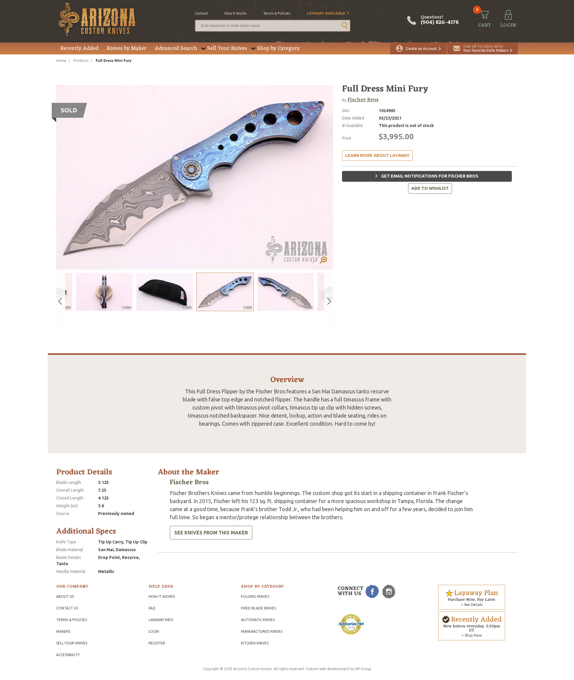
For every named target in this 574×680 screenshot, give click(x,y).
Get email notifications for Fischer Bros (429, 176)
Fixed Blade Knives (258, 608)
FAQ (152, 608)
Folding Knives (255, 596)
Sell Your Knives (227, 48)
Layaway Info (161, 620)
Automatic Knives (258, 620)
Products (81, 60)
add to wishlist (430, 188)
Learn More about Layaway (377, 155)
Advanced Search (176, 48)
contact (201, 13)
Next (328, 301)
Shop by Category (278, 48)
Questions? (440, 20)
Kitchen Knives (254, 643)
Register (157, 643)
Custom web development (327, 669)
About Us (65, 596)
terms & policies (276, 13)
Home (61, 60)
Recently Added (79, 48)
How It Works (162, 596)
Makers (63, 631)
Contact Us (67, 608)
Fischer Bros (362, 100)
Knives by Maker (126, 48)
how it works (236, 13)
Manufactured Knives (262, 631)
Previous (60, 301)
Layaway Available (326, 13)
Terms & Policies (71, 620)
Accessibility (68, 655)
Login (154, 631)
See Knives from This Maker (211, 532)
